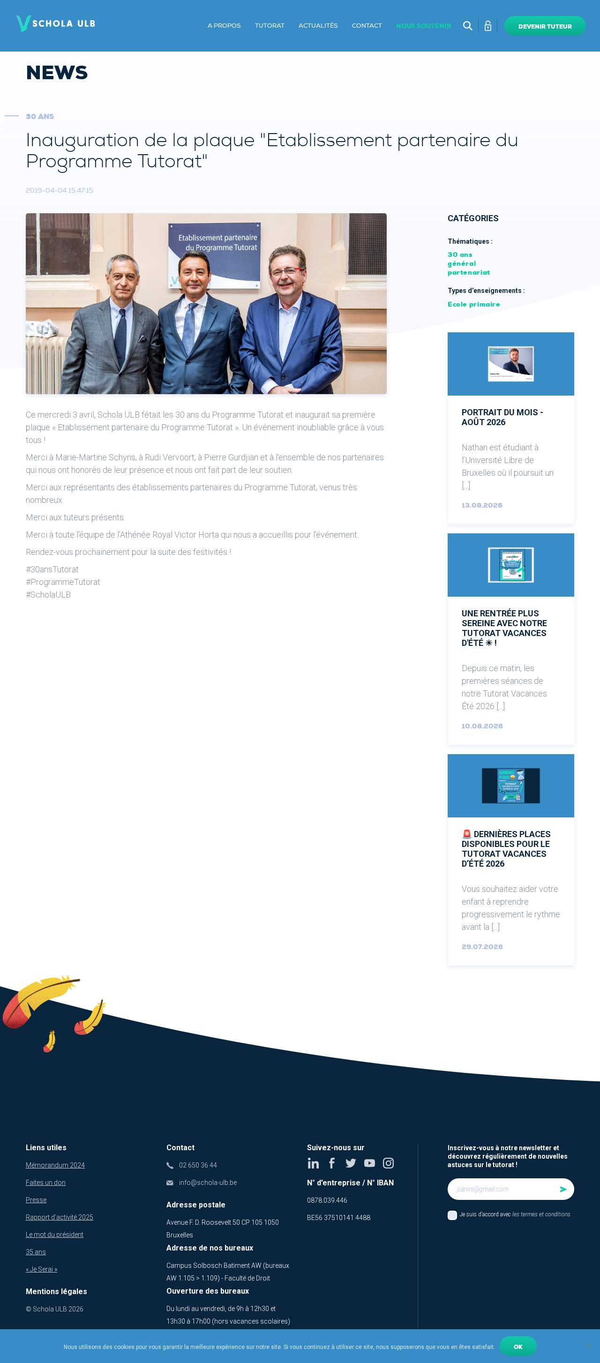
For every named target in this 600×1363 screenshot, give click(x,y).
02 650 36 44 (198, 1165)
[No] (588, 1346)
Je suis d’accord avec (515, 1214)
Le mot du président (54, 1234)
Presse (36, 1200)
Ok (518, 1347)
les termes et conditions (541, 1214)
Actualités (318, 26)
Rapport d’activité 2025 (59, 1217)
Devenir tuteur (545, 26)
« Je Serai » (41, 1269)
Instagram (388, 1163)
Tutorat (270, 26)
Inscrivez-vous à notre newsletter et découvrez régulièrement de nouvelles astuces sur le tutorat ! (508, 1156)
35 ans (36, 1252)
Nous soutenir (423, 26)
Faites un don (46, 1182)
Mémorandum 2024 (55, 1165)
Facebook (332, 1163)
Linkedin (313, 1163)
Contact (367, 26)
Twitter (351, 1163)
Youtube (369, 1163)
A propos (224, 26)
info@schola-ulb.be (208, 1182)
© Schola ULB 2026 (54, 1309)
